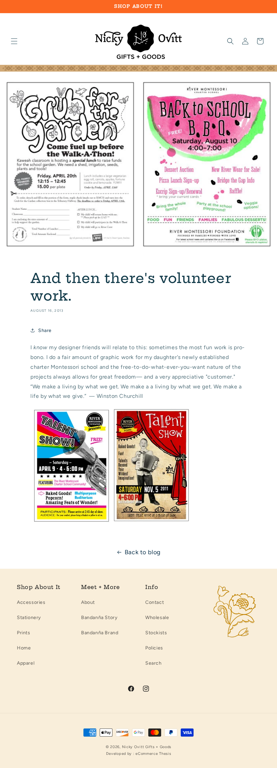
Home (24, 648)
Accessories (31, 602)
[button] (14, 41)
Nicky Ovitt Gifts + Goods (147, 747)
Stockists (156, 633)
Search (153, 663)
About (88, 602)
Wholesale (157, 617)
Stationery (29, 617)
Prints (23, 633)
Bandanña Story (99, 617)
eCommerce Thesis (153, 753)
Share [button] (45, 330)
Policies (154, 648)
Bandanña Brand (99, 633)
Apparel (25, 663)
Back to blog (143, 552)
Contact (154, 602)
